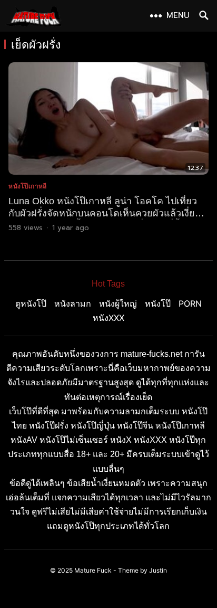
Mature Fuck (93, 570)
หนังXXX (108, 317)
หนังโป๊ (158, 303)
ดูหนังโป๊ (30, 303)
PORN (190, 303)
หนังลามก (72, 303)
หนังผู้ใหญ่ (118, 303)
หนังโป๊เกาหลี (27, 186)
